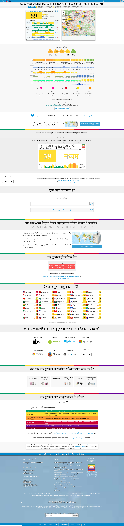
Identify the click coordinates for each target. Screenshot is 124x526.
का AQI (34, 11)
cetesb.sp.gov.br (88, 116)
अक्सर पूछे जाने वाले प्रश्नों (31, 476)
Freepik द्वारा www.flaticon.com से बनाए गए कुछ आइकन (66, 478)
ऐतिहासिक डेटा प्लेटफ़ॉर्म (27, 487)
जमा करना (75, 515)
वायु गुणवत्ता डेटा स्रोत (27, 479)
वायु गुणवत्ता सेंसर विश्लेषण (28, 473)
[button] (64, 28)
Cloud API (86, 349)
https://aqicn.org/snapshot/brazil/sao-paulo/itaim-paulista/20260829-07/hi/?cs (62, 143)
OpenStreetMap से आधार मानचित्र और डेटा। (63, 485)
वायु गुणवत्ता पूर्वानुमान (27, 482)
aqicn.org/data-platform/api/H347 (68, 180)
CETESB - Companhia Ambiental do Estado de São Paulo (62, 502)
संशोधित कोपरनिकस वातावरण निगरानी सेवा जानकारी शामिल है (65, 476)
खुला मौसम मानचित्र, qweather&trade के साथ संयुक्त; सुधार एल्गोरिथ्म (68, 472)
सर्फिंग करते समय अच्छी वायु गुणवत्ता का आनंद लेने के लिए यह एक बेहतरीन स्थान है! (68, 487)
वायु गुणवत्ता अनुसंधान (29, 467)
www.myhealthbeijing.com (76, 438)
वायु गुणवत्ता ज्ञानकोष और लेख (28, 470)
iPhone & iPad (38, 337)
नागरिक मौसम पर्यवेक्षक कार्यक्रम (60, 474)
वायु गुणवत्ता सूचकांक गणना (28, 481)
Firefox (54, 350)
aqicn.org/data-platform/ (62, 278)
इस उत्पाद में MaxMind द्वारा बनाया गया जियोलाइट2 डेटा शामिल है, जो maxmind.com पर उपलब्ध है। (67, 466)
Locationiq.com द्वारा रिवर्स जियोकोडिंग (62, 483)
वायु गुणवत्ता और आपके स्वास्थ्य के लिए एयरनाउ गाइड (81, 433)
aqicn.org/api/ (76, 182)
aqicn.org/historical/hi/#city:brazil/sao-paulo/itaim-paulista (61, 276)
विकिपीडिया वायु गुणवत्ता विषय (60, 433)
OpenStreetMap (87, 35)
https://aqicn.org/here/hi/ (62, 137)
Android (54, 337)
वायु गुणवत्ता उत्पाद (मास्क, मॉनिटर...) (30, 484)
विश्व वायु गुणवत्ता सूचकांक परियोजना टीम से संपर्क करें (33, 462)
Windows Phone (70, 337)
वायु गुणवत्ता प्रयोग (26, 472)
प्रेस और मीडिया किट (27, 464)
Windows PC (86, 337)
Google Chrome (38, 350)
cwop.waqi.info (73, 474)
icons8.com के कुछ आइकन (60, 480)
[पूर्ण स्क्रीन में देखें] (57, 11)
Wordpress (70, 350)
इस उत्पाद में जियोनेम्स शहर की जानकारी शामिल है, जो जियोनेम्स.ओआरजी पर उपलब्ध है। (68, 470)
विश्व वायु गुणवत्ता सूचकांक (92, 445)
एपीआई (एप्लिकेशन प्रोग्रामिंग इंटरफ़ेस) (30, 485)
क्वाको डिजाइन (56, 490)
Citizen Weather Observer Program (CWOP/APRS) (61, 501)
